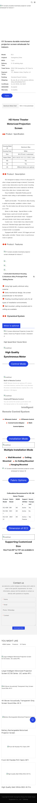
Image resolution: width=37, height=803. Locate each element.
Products (15, 644)
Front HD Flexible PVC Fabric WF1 (15, 760)
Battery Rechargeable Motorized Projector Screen (15, 731)
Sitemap (25, 799)
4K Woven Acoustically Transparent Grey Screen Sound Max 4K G (18, 702)
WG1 (10, 511)
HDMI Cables (6, 644)
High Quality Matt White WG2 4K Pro (16, 787)
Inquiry (7, 95)
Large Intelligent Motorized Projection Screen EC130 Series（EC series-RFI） (17, 672)
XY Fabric (23, 644)
